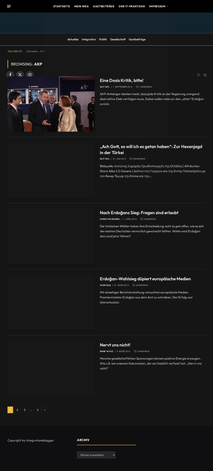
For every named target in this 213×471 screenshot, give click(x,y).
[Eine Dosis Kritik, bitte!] (51, 104)
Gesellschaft (118, 39)
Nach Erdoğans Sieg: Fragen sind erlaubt (139, 212)
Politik (103, 39)
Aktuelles (73, 39)
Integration (89, 39)
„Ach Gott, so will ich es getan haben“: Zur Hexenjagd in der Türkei (151, 149)
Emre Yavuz (106, 351)
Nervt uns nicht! (115, 344)
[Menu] (9, 6)
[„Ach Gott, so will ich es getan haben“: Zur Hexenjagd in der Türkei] (51, 170)
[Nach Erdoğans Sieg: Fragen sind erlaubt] (51, 236)
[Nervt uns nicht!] (51, 368)
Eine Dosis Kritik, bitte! (122, 80)
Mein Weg (81, 6)
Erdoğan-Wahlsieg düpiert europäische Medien (145, 278)
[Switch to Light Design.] (198, 75)
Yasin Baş (105, 285)
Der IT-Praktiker (132, 6)
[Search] (205, 75)
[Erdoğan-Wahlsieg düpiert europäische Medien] (51, 302)
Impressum (157, 6)
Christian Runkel (110, 219)
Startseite (61, 6)
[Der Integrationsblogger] (106, 74)
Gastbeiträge (104, 6)
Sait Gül (104, 87)
